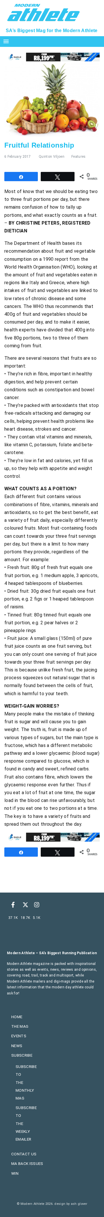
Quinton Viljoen (51, 157)
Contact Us (23, 1154)
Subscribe (21, 1055)
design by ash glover (70, 1204)
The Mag (19, 1026)
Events (18, 1036)
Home (16, 1016)
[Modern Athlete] (43, 11)
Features (78, 157)
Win (14, 1173)
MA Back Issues (27, 1163)
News (16, 1045)
